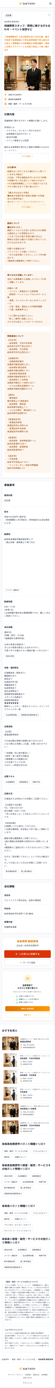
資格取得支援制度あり (13, 1194)
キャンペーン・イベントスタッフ (17, 1231)
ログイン (27, 1015)
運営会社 (36, 1375)
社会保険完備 (28, 1182)
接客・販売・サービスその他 (16, 1151)
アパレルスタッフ (40, 1151)
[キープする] (49, 15)
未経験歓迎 (22, 1176)
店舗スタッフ (20, 1157)
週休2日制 (8, 1176)
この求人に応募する (29, 954)
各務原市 (5, 1359)
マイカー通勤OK (10, 1182)
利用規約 (28, 1375)
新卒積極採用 (9, 1188)
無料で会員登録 (27, 1009)
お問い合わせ (27, 1378)
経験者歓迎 (36, 1176)
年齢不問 (42, 1182)
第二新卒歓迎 (25, 1188)
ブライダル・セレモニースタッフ (17, 1225)
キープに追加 (29, 962)
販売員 (7, 1157)
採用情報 (44, 1375)
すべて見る (26, 156)
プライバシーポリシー (15, 1375)
